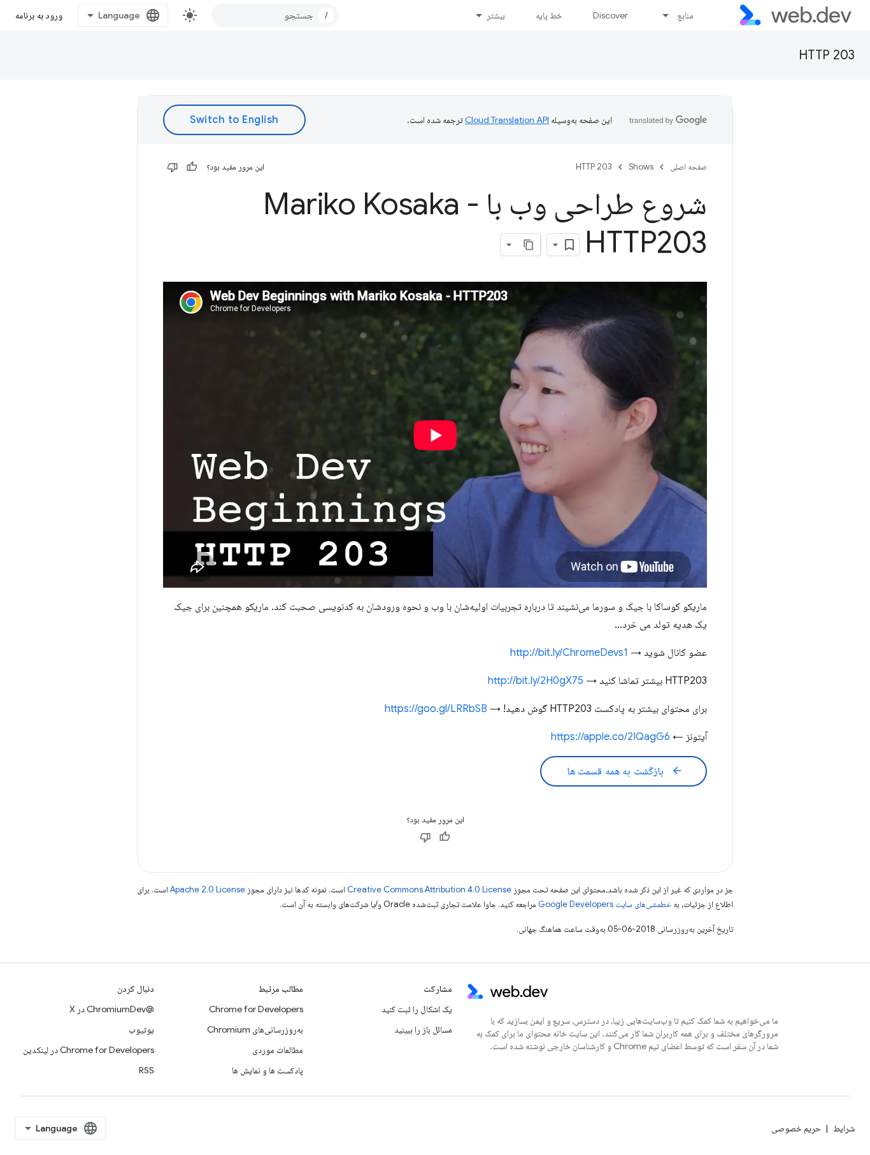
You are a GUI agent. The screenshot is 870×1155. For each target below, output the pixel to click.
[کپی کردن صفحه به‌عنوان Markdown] (529, 245)
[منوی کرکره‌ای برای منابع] (660, 15)
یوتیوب (141, 1029)
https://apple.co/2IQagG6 (610, 736)
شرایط (844, 1128)
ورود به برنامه (38, 15)
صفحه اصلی (688, 166)
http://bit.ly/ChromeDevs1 (569, 652)
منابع (686, 15)
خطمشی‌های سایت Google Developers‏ (604, 904)
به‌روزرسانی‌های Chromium (255, 1029)
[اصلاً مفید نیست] (172, 167)
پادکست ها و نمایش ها (267, 1070)
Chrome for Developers (256, 1009)
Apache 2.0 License (207, 889)
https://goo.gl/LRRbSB (436, 708)
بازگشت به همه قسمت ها (625, 771)
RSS (146, 1070)
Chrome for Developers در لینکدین (88, 1050)
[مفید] (191, 167)
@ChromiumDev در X (111, 1009)
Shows (641, 166)
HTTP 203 (827, 55)
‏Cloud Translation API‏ (507, 120)
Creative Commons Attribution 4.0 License (429, 889)
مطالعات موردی (277, 1050)
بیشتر (496, 15)
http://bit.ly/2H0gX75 (535, 680)
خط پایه (549, 15)
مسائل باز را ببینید (423, 1029)
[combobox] (275, 15)
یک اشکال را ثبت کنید (417, 1009)
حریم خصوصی (796, 1128)
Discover (610, 15)
